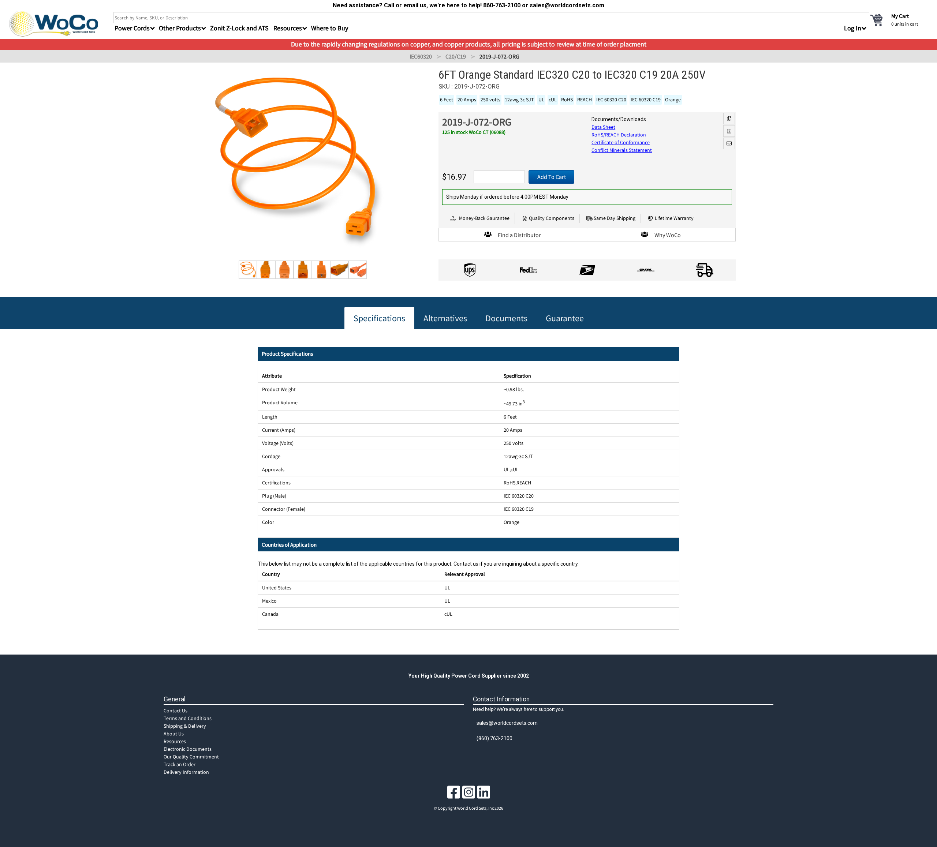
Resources (175, 741)
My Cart (900, 15)
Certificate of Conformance (620, 142)
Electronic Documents (188, 749)
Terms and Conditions (188, 718)
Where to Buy (329, 28)
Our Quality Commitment (191, 756)
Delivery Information (186, 772)
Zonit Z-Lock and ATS (239, 28)
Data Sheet (603, 127)
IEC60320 (421, 56)
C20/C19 (455, 56)
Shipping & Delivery (185, 726)
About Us (174, 733)
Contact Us (175, 710)
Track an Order (179, 764)
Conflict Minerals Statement (621, 150)
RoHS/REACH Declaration (618, 134)
